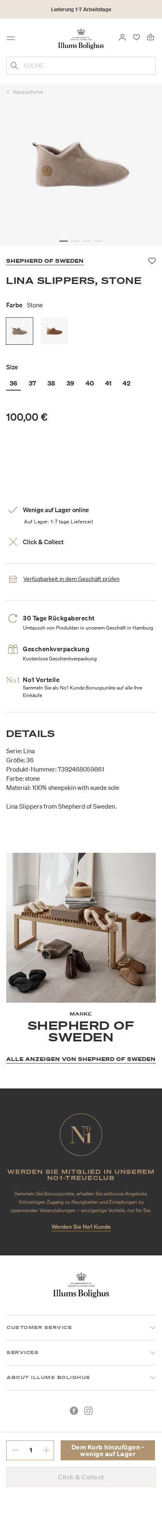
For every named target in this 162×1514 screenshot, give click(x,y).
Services (23, 1352)
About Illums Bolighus (49, 1377)
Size (12, 367)
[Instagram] (88, 1411)
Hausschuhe (28, 91)
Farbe (24, 305)
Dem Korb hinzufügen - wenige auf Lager (108, 1450)
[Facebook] (74, 1411)
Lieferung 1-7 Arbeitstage (81, 9)
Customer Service (39, 1327)
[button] (63, 241)
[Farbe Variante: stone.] (19, 331)
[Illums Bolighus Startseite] (81, 38)
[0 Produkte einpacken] (150, 36)
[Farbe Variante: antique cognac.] (54, 331)
